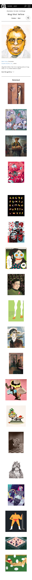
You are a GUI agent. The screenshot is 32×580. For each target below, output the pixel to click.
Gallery (15, 6)
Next (19, 18)
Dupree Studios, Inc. (7, 63)
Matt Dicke (5, 61)
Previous (14, 18)
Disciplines (10, 6)
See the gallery (7, 72)
